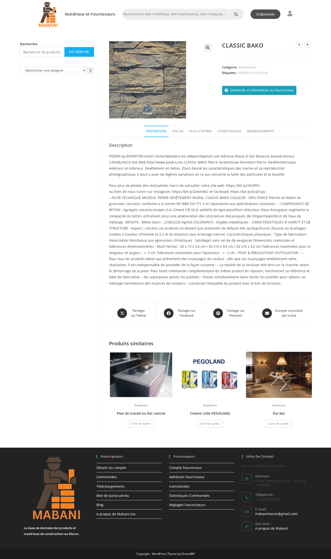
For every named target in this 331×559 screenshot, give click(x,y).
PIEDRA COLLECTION (253, 73)
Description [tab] (156, 131)
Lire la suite (141, 423)
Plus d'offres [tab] (200, 131)
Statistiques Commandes (189, 495)
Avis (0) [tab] (177, 131)
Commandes (106, 477)
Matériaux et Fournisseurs (90, 14)
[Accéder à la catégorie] (90, 70)
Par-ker (279, 413)
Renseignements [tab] (260, 131)
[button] (208, 47)
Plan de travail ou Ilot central (141, 413)
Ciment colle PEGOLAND (210, 413)
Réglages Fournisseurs (187, 504)
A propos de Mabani (271, 528)
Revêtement (248, 67)
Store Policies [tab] (229, 131)
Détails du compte (111, 467)
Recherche (28, 44)
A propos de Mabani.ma (115, 514)
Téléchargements (110, 486)
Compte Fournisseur (185, 467)
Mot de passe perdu (112, 495)
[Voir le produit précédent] (299, 44)
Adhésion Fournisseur (187, 477)
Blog (99, 504)
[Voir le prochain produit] (307, 44)
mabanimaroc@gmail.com (276, 513)
